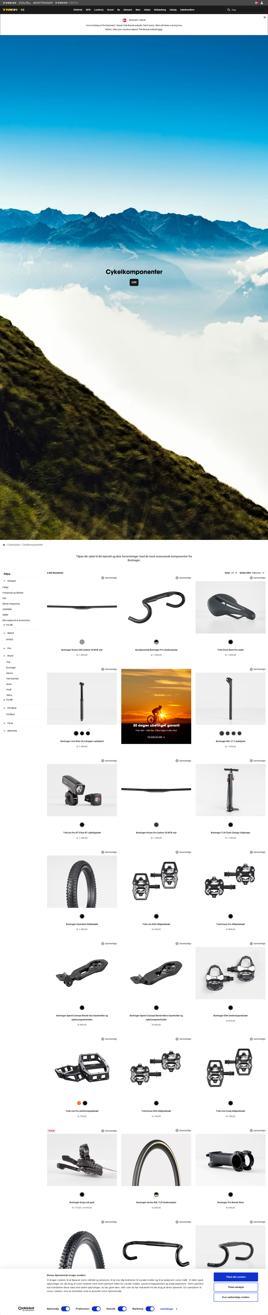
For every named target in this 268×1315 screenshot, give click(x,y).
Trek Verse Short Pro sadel (230, 650)
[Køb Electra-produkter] (25, 3)
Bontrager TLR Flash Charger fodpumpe (230, 832)
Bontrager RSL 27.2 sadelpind (230, 741)
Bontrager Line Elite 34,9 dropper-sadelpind (82, 741)
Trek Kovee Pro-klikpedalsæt (230, 924)
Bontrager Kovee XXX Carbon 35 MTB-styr (82, 650)
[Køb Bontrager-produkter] (43, 3)
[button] (7, 625)
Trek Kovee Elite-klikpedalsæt (156, 1111)
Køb (134, 282)
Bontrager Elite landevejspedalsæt (230, 1015)
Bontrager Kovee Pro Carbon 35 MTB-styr (156, 832)
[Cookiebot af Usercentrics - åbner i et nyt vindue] (26, 1309)
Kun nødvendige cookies (235, 1297)
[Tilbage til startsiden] (3, 544)
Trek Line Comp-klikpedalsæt (230, 1111)
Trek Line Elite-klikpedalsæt (156, 924)
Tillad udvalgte (236, 1287)
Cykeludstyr (13, 544)
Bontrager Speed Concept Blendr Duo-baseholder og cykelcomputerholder (82, 1017)
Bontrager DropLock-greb (81, 1202)
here (160, 29)
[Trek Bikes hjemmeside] (9, 3)
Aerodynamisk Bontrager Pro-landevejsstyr (156, 650)
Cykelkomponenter (32, 544)
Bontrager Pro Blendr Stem (230, 1202)
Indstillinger (166, 1309)
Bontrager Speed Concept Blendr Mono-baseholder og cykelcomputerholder (156, 1017)
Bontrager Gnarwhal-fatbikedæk (82, 924)
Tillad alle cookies (236, 1277)
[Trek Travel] (67, 3)
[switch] (96, 1308)
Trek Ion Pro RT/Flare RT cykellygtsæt (82, 832)
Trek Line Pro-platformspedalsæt (82, 1111)
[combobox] (246, 10)
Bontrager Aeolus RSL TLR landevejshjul (156, 1202)
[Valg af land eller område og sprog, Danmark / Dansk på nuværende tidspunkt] (256, 2)
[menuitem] (78, 10)
